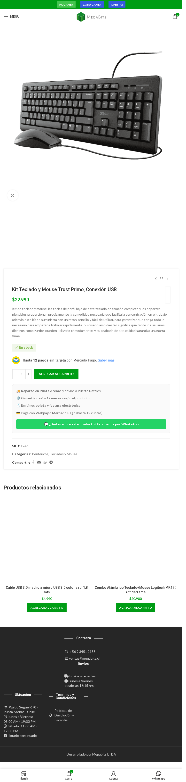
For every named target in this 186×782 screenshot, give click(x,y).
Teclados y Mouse (63, 454)
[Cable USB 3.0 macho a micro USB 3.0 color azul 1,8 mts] (47, 539)
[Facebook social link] (33, 462)
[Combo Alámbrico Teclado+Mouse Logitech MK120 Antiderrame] (136, 539)
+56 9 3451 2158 (82, 651)
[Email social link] (39, 462)
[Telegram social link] (51, 462)
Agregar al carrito (56, 374)
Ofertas (117, 4)
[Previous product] (156, 279)
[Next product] (167, 279)
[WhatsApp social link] (45, 462)
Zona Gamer (92, 4)
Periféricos (40, 454)
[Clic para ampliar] (12, 195)
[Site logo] (91, 16)
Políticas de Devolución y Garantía (64, 715)
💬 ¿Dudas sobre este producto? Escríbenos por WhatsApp (91, 424)
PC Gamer (66, 4)
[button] (47, 607)
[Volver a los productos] (161, 279)
